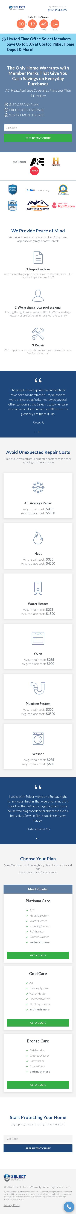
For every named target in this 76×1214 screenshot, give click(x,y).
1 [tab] (35, 432)
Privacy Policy (12, 1205)
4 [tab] (41, 432)
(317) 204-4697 (57, 9)
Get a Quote (38, 955)
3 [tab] (39, 432)
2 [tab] (37, 432)
